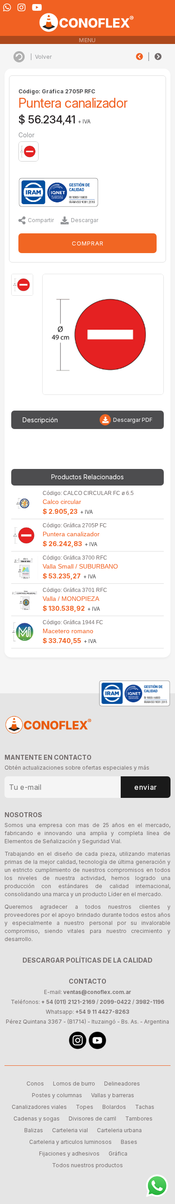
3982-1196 (150, 1001)
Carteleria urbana (119, 1130)
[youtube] (37, 7)
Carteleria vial (70, 1130)
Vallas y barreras (112, 1095)
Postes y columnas (57, 1095)
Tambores (139, 1118)
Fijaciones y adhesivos (69, 1153)
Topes (84, 1106)
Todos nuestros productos (87, 1165)
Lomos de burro (74, 1083)
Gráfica (118, 1153)
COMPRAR (88, 243)
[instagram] (22, 7)
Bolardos (114, 1106)
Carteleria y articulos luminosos (70, 1141)
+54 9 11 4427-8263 (102, 1011)
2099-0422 (115, 1001)
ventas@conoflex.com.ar (97, 992)
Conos (35, 1083)
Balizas (33, 1130)
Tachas (144, 1106)
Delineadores (122, 1083)
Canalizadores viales (39, 1106)
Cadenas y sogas (36, 1118)
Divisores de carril (92, 1118)
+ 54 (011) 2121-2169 (68, 1001)
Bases (129, 1141)
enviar (145, 787)
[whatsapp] (7, 7)
